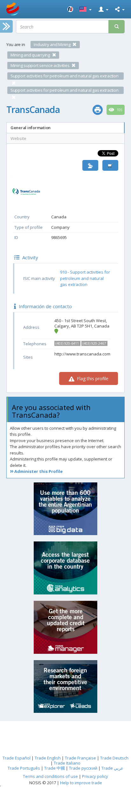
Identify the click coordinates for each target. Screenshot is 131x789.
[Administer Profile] (90, 165)
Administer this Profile (38, 471)
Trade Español (17, 758)
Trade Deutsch (114, 758)
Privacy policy (95, 776)
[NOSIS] (70, 9)
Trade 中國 (54, 768)
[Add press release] (110, 165)
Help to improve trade (81, 783)
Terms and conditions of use (50, 776)
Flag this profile (92, 378)
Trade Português (24, 768)
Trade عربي (112, 768)
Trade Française (80, 758)
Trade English (48, 758)
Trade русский (83, 768)
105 (119, 110)
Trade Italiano (67, 763)
